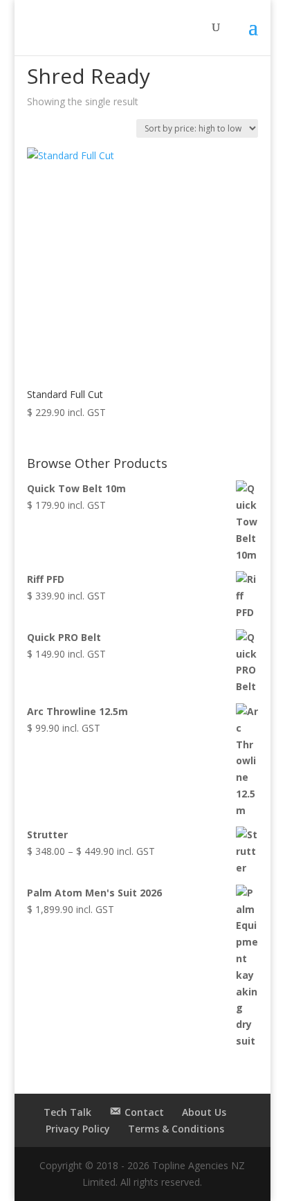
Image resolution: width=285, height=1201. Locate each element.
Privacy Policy (78, 1128)
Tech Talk (67, 1112)
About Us (204, 1112)
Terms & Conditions (176, 1128)
